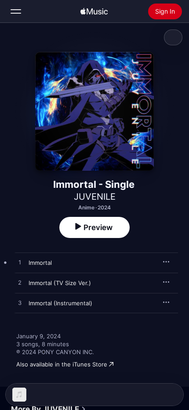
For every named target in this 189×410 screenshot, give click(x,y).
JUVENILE (95, 196)
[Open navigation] (15, 11)
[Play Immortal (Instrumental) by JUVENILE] (20, 303)
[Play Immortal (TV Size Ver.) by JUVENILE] (20, 283)
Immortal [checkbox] (40, 262)
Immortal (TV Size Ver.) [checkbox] (60, 282)
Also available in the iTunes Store (61, 364)
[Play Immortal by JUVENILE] (20, 263)
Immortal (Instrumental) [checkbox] (60, 303)
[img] (94, 11)
